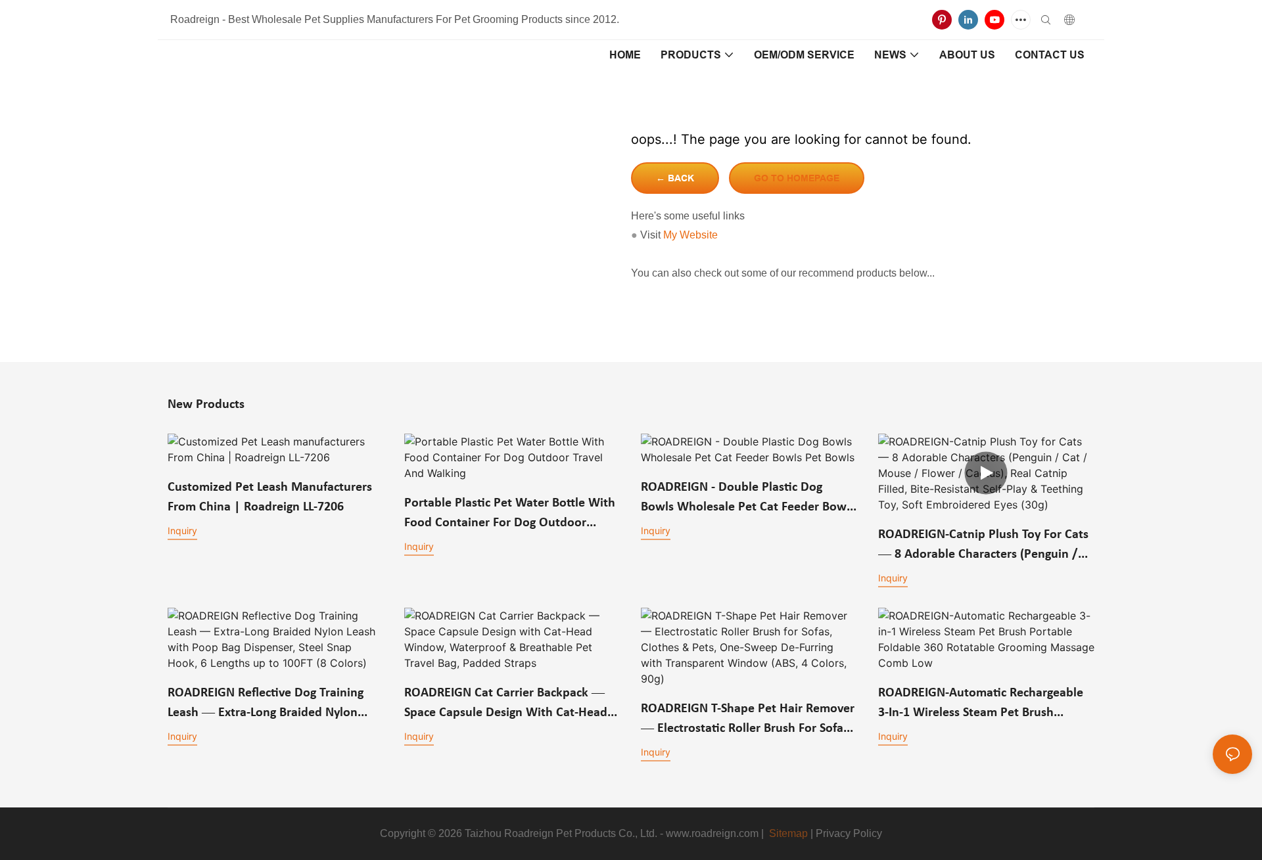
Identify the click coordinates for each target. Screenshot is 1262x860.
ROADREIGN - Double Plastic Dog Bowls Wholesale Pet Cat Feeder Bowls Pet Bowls (748, 499)
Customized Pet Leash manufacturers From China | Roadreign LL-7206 (270, 497)
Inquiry (182, 530)
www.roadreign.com (712, 833)
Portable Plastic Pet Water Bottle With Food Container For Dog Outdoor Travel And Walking (509, 515)
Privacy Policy (849, 833)
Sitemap (788, 833)
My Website (690, 234)
